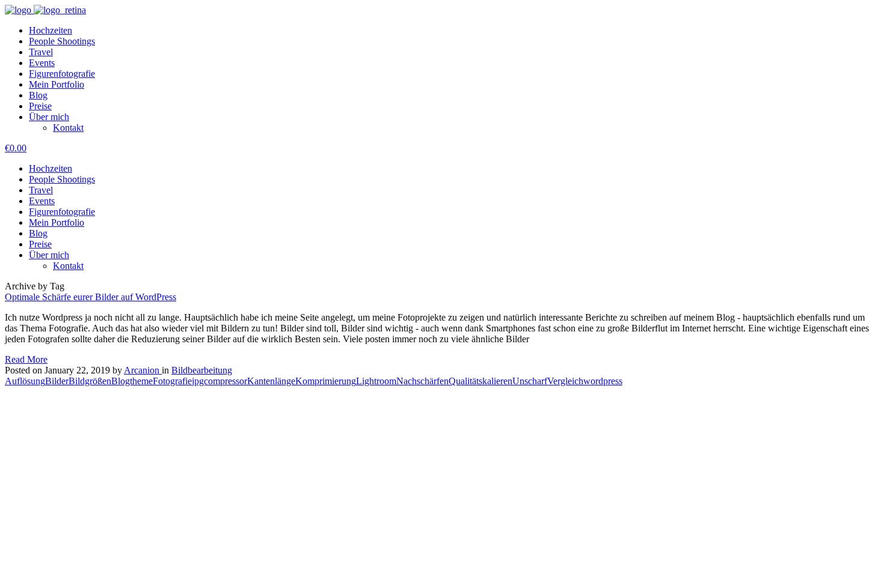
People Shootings (62, 41)
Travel (41, 52)
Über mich (49, 117)
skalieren (495, 381)
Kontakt (68, 127)
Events (42, 63)
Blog (38, 95)
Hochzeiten (50, 30)
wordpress (602, 381)
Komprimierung (325, 381)
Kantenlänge (271, 381)
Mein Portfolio (56, 84)
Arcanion (143, 370)
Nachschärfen (422, 381)
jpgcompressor (219, 381)
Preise (40, 106)
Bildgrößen (90, 381)
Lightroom (376, 381)
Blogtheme (132, 381)
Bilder (57, 381)
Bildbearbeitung (201, 370)
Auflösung (25, 381)
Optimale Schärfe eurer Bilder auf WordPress (90, 297)
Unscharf (529, 381)
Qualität (464, 381)
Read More (26, 359)
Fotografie (172, 381)
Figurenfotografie (62, 73)
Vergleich (565, 381)
